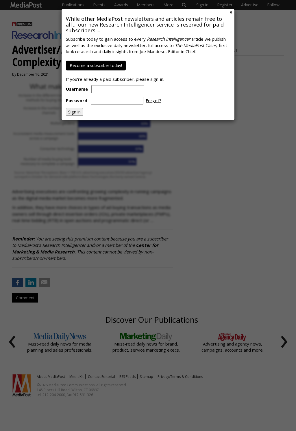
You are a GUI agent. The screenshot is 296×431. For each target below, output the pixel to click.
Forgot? (153, 100)
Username (77, 89)
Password (76, 100)
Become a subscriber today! (96, 65)
